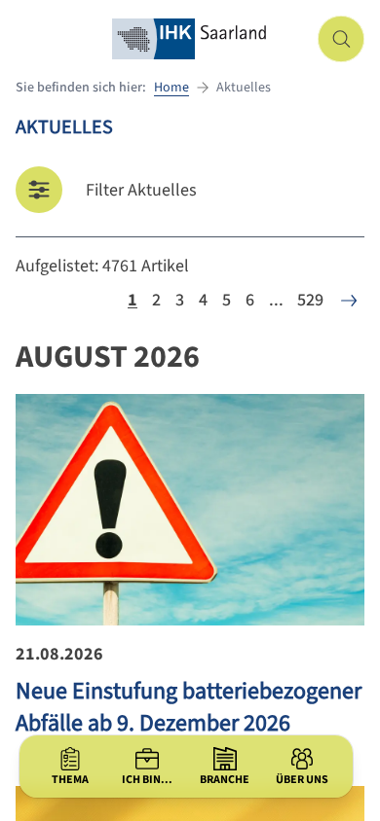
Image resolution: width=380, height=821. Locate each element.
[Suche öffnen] (341, 39)
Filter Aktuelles (141, 190)
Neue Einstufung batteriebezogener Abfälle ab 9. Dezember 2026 (188, 707)
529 (310, 300)
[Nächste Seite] (348, 300)
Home (171, 87)
